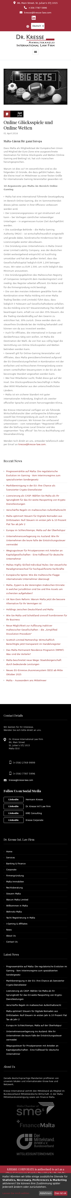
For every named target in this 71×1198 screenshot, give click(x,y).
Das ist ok (60, 1193)
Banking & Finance (16, 863)
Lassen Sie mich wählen (15, 1193)
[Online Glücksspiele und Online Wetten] (36, 87)
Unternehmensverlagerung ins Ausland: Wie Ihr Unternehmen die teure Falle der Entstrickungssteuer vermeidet (35, 540)
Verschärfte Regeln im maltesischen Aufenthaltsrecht (36, 510)
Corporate (11, 869)
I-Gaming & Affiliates (16, 924)
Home (9, 851)
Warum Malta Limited (17, 900)
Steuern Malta (13, 894)
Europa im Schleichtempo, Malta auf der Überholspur (35, 530)
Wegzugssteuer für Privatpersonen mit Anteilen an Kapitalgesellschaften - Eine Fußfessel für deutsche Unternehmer (34, 554)
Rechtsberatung (14, 888)
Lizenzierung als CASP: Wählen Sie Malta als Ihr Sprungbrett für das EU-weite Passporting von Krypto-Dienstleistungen (36, 499)
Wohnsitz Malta (14, 912)
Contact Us (12, 942)
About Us (11, 936)
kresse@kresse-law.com (32, 444)
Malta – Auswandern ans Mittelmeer (26, 680)
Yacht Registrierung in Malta (20, 918)
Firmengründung (15, 875)
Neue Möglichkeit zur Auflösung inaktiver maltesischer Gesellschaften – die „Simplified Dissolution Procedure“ (31, 629)
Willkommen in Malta (17, 906)
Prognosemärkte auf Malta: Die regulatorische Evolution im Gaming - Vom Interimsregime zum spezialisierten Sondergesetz (33, 475)
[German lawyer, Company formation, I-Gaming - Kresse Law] (35, 40)
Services (10, 857)
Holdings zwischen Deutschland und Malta (29, 609)
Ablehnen (46, 1193)
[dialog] (35, 1185)
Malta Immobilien (15, 882)
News (9, 930)
